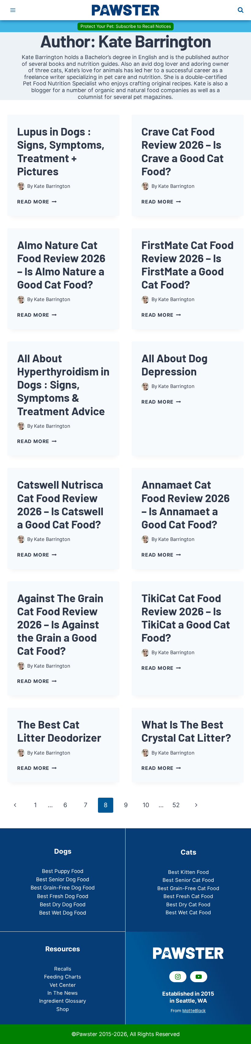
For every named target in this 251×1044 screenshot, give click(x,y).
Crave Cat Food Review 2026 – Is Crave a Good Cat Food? (182, 151)
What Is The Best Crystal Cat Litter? (186, 731)
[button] (62, 969)
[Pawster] (125, 10)
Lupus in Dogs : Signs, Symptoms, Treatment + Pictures (61, 151)
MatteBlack (194, 1011)
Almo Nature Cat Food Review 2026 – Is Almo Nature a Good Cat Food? (61, 264)
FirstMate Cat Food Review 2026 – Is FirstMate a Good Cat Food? (187, 264)
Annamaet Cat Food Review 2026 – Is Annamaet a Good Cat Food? (185, 504)
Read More (37, 202)
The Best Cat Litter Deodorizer (59, 731)
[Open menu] (13, 10)
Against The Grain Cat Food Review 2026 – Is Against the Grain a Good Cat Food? (60, 624)
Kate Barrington (52, 186)
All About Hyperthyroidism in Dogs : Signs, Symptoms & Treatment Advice (63, 384)
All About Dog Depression (174, 364)
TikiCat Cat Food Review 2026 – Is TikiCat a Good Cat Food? (185, 617)
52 (176, 805)
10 (146, 805)
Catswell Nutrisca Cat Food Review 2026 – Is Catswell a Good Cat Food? (60, 504)
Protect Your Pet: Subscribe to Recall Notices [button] (126, 26)
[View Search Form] (241, 10)
